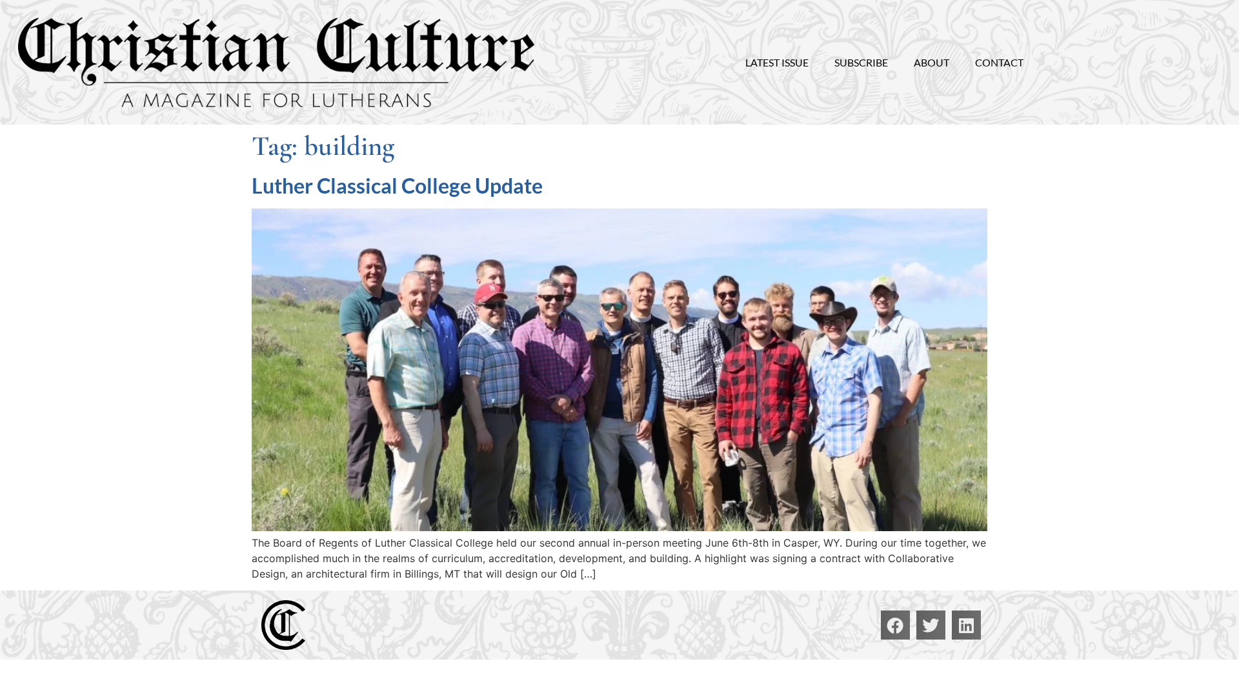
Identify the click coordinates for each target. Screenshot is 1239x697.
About (931, 62)
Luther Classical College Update (397, 185)
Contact (999, 62)
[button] (895, 625)
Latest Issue (777, 62)
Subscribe (861, 62)
